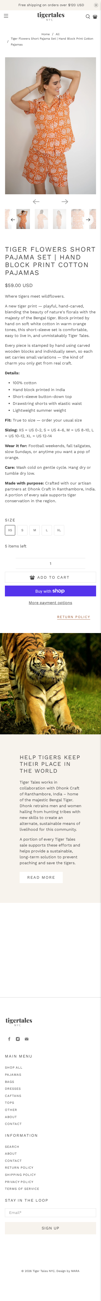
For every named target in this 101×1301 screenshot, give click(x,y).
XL (59, 530)
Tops (9, 1102)
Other (11, 1110)
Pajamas (13, 1074)
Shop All (14, 1067)
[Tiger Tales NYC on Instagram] (18, 1040)
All (58, 34)
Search (12, 1147)
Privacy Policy (19, 1182)
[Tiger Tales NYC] (50, 17)
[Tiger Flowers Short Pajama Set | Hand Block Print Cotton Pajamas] (50, 125)
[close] (96, 5)
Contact (13, 1124)
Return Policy (19, 1167)
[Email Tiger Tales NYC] (27, 1040)
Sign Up (50, 1228)
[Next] (65, 201)
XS (10, 530)
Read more (41, 877)
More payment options (50, 602)
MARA (75, 1271)
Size (10, 520)
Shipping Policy (20, 1175)
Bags (9, 1082)
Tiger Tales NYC (44, 1271)
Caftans (13, 1096)
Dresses (13, 1088)
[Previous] (36, 201)
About (11, 1117)
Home (45, 34)
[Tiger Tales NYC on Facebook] (9, 1040)
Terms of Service (22, 1189)
